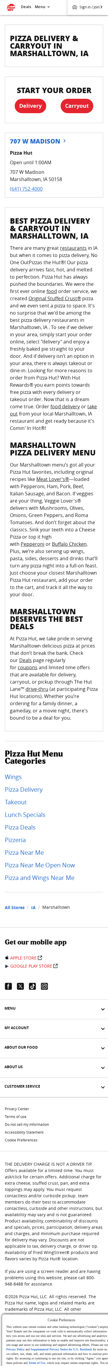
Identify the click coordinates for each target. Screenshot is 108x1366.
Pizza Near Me (24, 852)
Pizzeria (15, 840)
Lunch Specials (25, 815)
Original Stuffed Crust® (54, 298)
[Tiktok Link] (35, 986)
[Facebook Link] (11, 986)
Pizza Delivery (24, 789)
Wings (13, 777)
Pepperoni (32, 544)
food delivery (65, 406)
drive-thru (37, 689)
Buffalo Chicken (69, 544)
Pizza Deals (20, 827)
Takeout (16, 802)
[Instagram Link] (47, 986)
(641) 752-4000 (26, 189)
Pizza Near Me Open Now (40, 865)
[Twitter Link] (23, 986)
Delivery (30, 106)
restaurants (73, 248)
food (51, 291)
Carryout (77, 106)
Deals (26, 6)
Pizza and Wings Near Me (39, 878)
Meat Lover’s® (52, 479)
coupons (28, 667)
